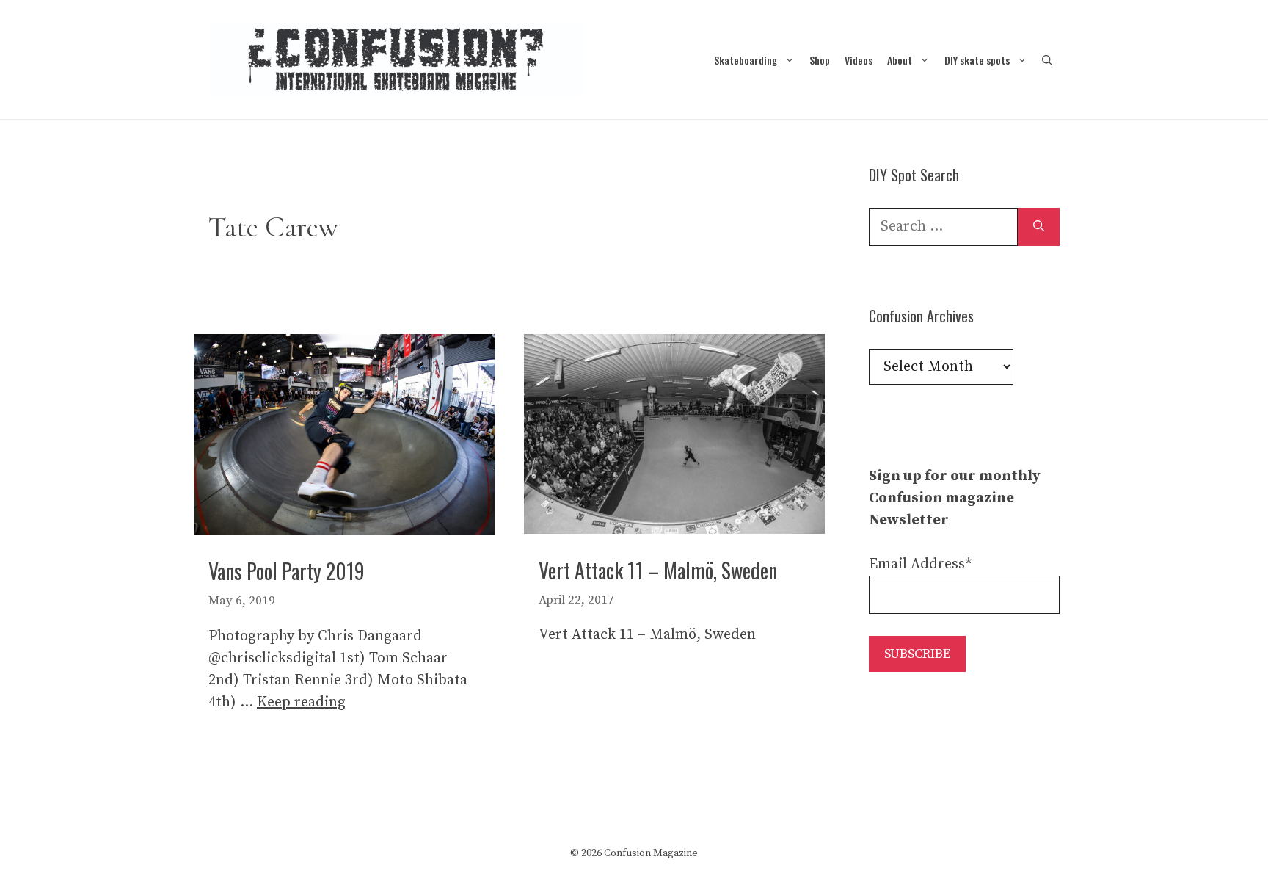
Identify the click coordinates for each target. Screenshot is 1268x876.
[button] (1047, 60)
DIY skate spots (977, 60)
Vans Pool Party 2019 (286, 571)
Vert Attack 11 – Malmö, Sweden (658, 570)
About (899, 60)
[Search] (1039, 227)
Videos (858, 60)
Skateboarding (745, 60)
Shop (819, 60)
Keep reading (301, 702)
